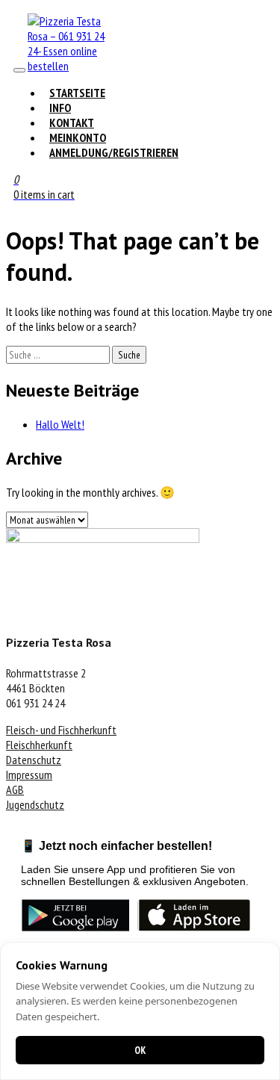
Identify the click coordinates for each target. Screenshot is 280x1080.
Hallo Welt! (60, 424)
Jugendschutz (35, 804)
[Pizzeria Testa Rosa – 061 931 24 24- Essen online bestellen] (72, 65)
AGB (15, 789)
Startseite (77, 92)
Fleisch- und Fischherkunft (61, 729)
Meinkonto (77, 137)
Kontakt (71, 122)
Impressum (29, 774)
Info (60, 107)
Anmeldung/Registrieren (113, 152)
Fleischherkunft (39, 744)
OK (140, 1050)
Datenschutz (33, 759)
